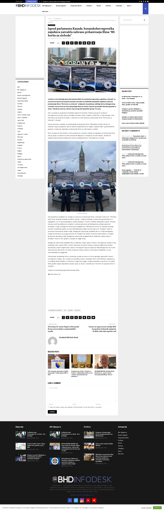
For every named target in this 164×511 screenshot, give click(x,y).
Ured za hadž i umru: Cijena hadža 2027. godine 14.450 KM (36, 445)
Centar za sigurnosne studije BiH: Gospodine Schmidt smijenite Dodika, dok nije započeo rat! (102, 328)
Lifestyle (119, 5)
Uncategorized (22, 167)
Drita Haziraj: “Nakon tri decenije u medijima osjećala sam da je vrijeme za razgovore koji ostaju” (70, 461)
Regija (19, 151)
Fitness (19, 109)
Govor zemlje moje (23, 115)
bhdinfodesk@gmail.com (86, 495)
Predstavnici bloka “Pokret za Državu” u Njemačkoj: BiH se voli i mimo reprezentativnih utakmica (82, 373)
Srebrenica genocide (24, 159)
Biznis (99, 5)
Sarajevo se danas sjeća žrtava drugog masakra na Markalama (104, 434)
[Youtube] (94, 500)
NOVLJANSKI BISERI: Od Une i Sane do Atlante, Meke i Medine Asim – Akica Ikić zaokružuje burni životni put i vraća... (70, 447)
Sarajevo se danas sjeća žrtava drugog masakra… (57, 1)
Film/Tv (19, 106)
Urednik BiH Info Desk (56, 38)
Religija (19, 153)
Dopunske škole (76, 5)
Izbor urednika (22, 117)
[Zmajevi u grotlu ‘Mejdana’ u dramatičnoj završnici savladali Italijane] (21, 457)
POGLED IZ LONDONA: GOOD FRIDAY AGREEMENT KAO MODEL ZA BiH (133, 171)
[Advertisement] (82, 290)
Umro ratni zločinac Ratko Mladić (133, 123)
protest (77, 310)
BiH (18, 87)
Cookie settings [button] (146, 508)
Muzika (19, 140)
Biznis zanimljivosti (23, 95)
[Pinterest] (88, 500)
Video (19, 170)
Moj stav (45, 11)
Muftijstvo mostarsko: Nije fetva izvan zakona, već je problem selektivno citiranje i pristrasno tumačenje (104, 457)
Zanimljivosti (21, 173)
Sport (129, 5)
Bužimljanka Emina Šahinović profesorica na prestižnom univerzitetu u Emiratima (131, 147)
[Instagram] (82, 500)
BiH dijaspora (46, 5)
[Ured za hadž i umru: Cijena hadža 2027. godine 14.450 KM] (21, 446)
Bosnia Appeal (61, 5)
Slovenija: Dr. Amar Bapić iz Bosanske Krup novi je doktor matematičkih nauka (63, 328)
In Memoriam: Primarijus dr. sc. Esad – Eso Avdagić (36, 434)
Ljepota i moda (22, 134)
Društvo (89, 5)
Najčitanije (20, 142)
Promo (19, 148)
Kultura (108, 5)
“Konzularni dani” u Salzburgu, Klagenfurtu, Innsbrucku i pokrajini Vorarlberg (134, 138)
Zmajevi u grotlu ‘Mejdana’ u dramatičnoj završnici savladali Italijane (132, 110)
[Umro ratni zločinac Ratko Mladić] (89, 446)
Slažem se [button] (157, 507)
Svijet (19, 162)
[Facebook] (70, 500)
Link (18, 131)
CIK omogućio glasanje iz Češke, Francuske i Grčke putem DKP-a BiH (58, 373)
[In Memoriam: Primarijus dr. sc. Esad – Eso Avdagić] (21, 435)
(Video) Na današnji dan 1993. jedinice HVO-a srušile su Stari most (134, 155)
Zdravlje (20, 176)
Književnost (21, 123)
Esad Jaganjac (126, 170)
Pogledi (19, 145)
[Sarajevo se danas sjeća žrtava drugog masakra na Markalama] (89, 435)
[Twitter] (76, 500)
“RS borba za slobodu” (55, 310)
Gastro (19, 112)
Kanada (70, 310)
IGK (65, 310)
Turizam (20, 164)
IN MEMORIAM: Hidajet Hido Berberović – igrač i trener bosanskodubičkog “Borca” (104, 373)
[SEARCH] (144, 20)
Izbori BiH (20, 120)
